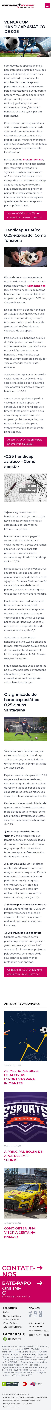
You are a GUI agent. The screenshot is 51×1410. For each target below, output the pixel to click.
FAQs (5, 1312)
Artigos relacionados (22, 1003)
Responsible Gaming (11, 1401)
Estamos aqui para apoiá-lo (16, 1296)
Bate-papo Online (16, 1285)
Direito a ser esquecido (11, 1407)
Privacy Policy (41, 1397)
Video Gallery (10, 1323)
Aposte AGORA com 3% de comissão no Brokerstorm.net (24, 215)
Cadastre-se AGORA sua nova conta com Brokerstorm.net (24, 971)
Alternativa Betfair (12, 1327)
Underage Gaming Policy (30, 1401)
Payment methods (10, 1397)
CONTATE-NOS (19, 1271)
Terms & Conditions (27, 1397)
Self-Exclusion (27, 1404)
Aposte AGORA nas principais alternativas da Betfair (24, 441)
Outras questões (12, 1316)
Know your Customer (11, 1404)
